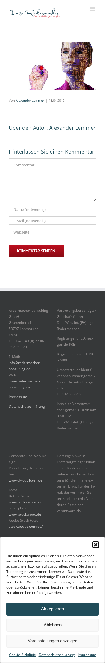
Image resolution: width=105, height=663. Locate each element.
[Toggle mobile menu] (93, 9)
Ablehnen (53, 624)
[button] (96, 545)
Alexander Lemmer (30, 100)
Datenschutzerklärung (57, 654)
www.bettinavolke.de (25, 502)
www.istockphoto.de (25, 514)
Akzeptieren (52, 608)
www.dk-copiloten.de (25, 480)
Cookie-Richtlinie (22, 654)
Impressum (87, 654)
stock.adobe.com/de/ (26, 526)
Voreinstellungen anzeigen (52, 640)
